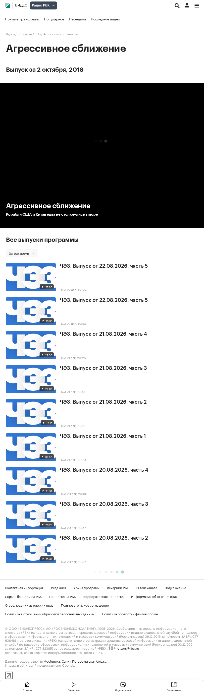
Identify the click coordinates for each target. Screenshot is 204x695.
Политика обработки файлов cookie (130, 613)
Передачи (77, 18)
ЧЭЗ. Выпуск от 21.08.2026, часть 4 (103, 334)
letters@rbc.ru (128, 647)
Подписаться (123, 690)
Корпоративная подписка (103, 596)
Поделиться (174, 690)
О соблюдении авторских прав (29, 604)
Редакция (58, 587)
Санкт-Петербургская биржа (84, 660)
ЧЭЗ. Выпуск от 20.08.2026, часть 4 (104, 470)
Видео (21, 5)
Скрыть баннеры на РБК (23, 596)
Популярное (54, 18)
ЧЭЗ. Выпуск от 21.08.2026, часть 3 (103, 368)
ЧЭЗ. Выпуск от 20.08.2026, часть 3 (104, 504)
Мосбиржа (52, 660)
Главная (27, 690)
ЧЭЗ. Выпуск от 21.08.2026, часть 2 (103, 402)
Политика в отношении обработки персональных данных (50, 613)
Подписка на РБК (62, 596)
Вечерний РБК (118, 587)
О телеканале (146, 587)
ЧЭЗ (38, 33)
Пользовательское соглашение (85, 604)
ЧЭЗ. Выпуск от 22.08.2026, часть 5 (104, 266)
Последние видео (105, 18)
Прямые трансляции (22, 18)
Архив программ (86, 587)
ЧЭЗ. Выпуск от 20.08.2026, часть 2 (104, 538)
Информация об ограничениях (155, 596)
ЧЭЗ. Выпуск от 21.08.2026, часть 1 (103, 436)
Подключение (175, 587)
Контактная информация (24, 587)
